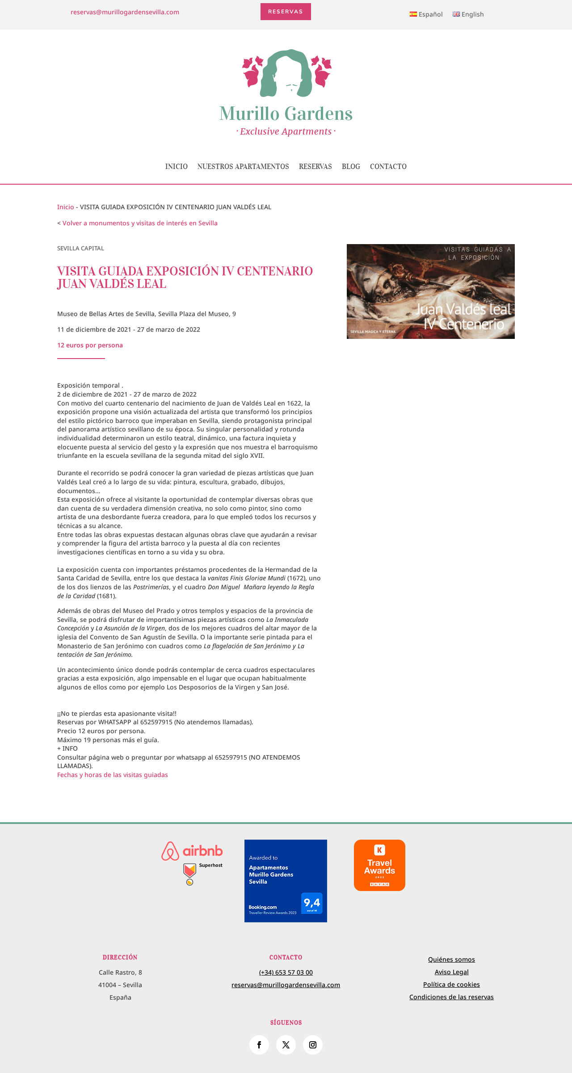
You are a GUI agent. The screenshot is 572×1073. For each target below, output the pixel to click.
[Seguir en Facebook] (259, 1045)
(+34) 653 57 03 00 (286, 972)
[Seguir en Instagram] (313, 1045)
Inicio (176, 166)
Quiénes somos (451, 959)
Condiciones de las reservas (451, 997)
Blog (351, 166)
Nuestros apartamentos (243, 166)
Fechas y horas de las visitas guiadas (112, 774)
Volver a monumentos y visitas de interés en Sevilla (140, 223)
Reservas (285, 11)
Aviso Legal (452, 971)
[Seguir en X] (286, 1045)
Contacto (388, 166)
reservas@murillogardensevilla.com (125, 12)
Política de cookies (451, 984)
